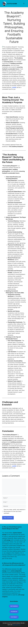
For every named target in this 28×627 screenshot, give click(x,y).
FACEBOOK (14, 611)
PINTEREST (14, 617)
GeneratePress (16, 624)
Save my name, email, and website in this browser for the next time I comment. (14, 511)
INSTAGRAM (14, 606)
